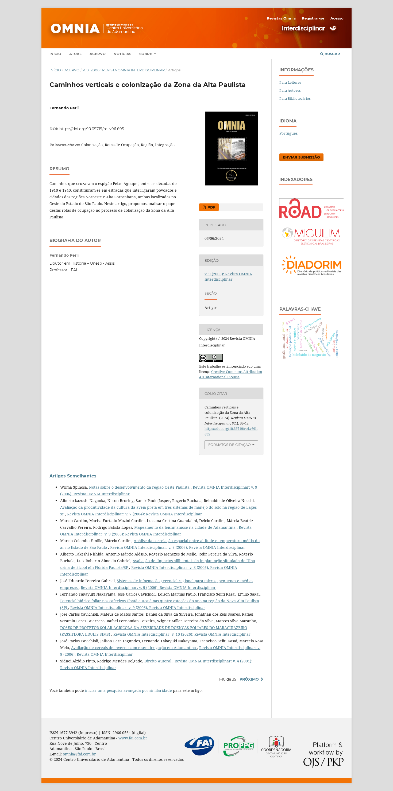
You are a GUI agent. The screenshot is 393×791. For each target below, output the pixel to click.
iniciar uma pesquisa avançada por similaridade (128, 690)
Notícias (122, 54)
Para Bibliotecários (295, 98)
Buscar (331, 54)
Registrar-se (313, 18)
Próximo (249, 679)
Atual (75, 54)
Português (288, 133)
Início (55, 54)
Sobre (146, 54)
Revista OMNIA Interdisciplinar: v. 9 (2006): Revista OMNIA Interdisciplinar (177, 547)
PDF (210, 207)
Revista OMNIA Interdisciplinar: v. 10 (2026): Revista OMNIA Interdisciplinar (182, 634)
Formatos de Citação (229, 444)
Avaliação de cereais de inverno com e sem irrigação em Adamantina (134, 647)
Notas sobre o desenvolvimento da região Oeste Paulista (140, 487)
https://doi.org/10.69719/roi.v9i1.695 (91, 128)
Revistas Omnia (281, 18)
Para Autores (290, 90)
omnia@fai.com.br (79, 754)
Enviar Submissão (301, 157)
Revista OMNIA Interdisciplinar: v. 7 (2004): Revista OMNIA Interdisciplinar (134, 513)
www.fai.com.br (132, 737)
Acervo (98, 54)
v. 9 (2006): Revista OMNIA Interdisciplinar (124, 70)
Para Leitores (290, 82)
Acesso (337, 18)
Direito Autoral (158, 660)
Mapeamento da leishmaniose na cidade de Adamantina (185, 527)
